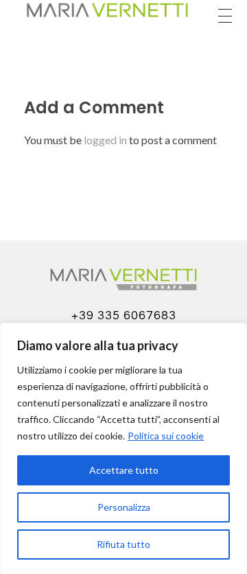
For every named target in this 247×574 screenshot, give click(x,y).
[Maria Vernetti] (107, 10)
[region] (123, 448)
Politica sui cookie (166, 435)
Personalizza (123, 507)
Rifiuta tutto (123, 544)
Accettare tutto (123, 470)
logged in (106, 139)
